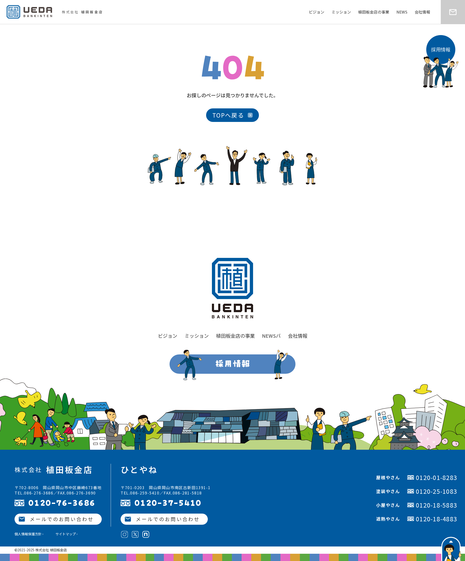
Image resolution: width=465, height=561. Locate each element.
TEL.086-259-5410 (140, 492)
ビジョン (316, 12)
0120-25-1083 (436, 491)
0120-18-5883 (436, 505)
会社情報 (422, 12)
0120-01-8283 (436, 477)
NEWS (401, 12)
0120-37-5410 (168, 503)
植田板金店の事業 (373, 12)
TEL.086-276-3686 (34, 492)
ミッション (341, 12)
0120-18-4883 (436, 519)
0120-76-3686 (61, 503)
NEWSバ (271, 335)
